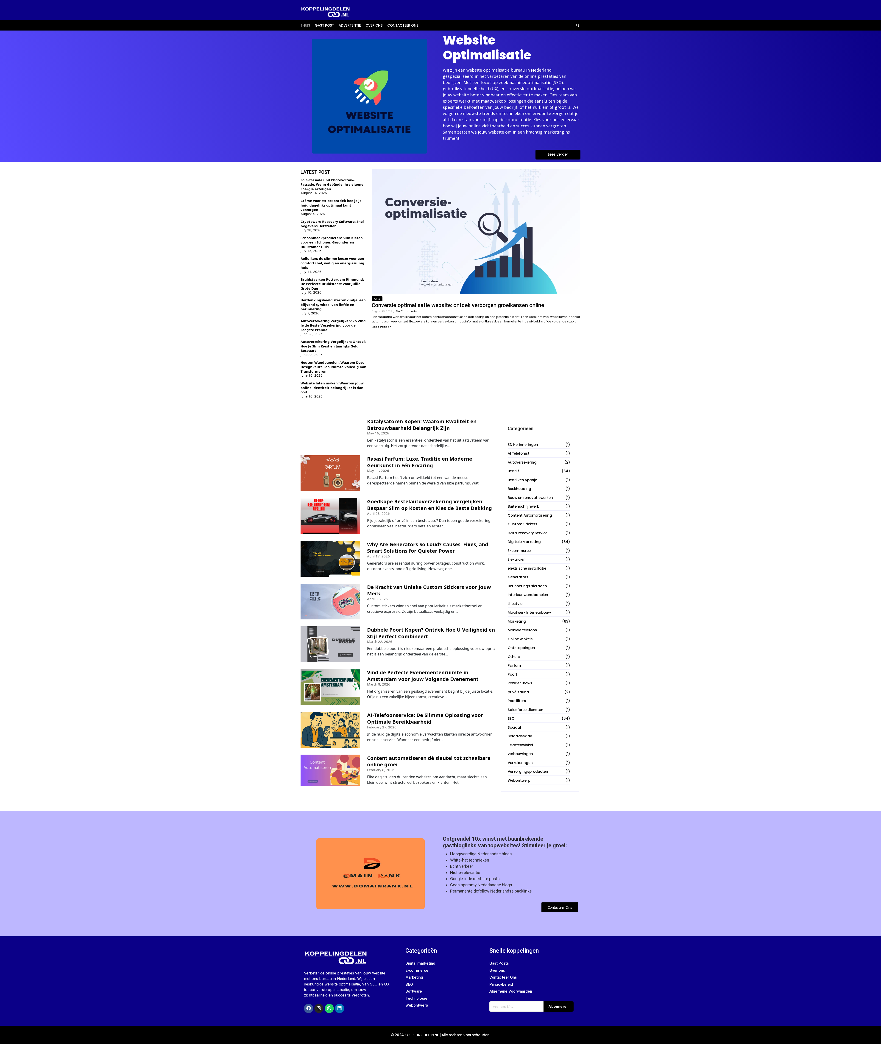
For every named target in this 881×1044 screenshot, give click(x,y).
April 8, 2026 (377, 599)
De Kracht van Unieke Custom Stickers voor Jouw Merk (429, 590)
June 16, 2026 (312, 375)
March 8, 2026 (378, 684)
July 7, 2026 (310, 313)
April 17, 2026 (378, 556)
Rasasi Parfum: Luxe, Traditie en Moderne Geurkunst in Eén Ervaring (419, 462)
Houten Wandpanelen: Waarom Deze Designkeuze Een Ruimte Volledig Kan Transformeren (333, 367)
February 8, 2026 (380, 770)
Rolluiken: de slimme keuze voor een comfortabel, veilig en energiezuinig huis (332, 263)
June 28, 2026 (312, 334)
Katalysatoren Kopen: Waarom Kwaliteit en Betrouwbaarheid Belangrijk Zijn (422, 424)
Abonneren (558, 1006)
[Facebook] (308, 1008)
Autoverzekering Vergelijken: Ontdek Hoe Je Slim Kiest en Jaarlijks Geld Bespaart (333, 346)
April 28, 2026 (378, 513)
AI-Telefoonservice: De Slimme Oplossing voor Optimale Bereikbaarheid (425, 718)
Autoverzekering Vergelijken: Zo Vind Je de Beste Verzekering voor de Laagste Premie (333, 325)
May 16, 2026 (378, 433)
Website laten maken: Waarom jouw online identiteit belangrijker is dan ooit (332, 387)
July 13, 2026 (311, 250)
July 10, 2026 (311, 292)
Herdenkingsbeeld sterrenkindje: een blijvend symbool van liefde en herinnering (333, 304)
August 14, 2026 (314, 193)
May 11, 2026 (378, 470)
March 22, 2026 (379, 641)
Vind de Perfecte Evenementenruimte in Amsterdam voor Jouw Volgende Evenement (423, 675)
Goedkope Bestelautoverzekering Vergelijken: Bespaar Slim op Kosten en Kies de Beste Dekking (429, 504)
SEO (377, 299)
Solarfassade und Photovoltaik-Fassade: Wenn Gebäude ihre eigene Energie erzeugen (332, 184)
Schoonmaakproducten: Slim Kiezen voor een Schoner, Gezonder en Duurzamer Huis (332, 242)
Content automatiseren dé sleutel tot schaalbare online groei (429, 761)
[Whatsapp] (329, 1008)
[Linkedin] (339, 1008)
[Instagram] (318, 1008)
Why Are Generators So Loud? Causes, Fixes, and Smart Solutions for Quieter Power (427, 547)
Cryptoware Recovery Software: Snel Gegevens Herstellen (332, 223)
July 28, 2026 (311, 230)
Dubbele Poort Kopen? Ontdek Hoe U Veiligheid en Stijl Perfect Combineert (431, 633)
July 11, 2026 (311, 271)
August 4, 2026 (313, 214)
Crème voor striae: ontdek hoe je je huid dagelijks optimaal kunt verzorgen (331, 205)
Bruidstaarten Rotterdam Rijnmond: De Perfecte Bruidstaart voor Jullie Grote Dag (332, 284)
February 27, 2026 (381, 727)
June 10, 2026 (312, 396)
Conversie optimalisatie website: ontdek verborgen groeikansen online (458, 305)
